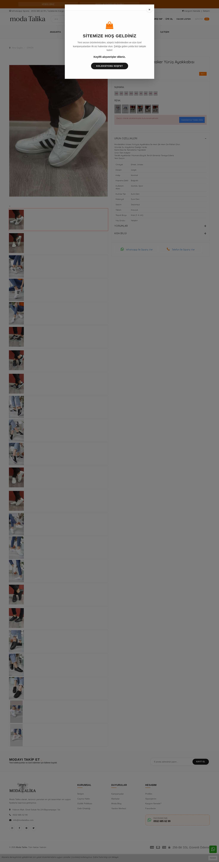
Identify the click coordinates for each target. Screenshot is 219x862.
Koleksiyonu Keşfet (109, 66)
